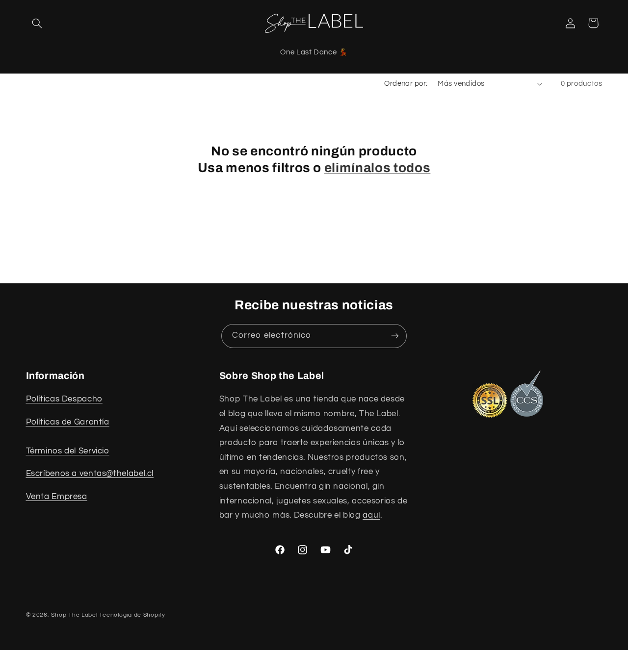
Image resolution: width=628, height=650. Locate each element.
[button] (37, 23)
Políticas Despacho (64, 399)
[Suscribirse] (395, 336)
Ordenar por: (405, 83)
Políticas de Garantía (67, 422)
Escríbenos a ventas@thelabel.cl (90, 473)
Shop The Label (74, 615)
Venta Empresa (56, 496)
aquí (371, 515)
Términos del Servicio (67, 451)
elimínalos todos (377, 168)
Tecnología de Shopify (132, 615)
